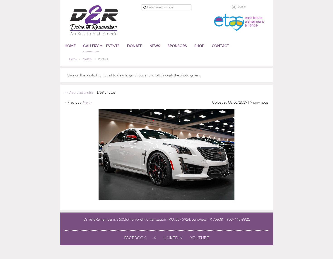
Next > (87, 102)
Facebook (135, 238)
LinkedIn (173, 238)
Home (73, 59)
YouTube (199, 238)
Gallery (87, 59)
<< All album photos (79, 92)
